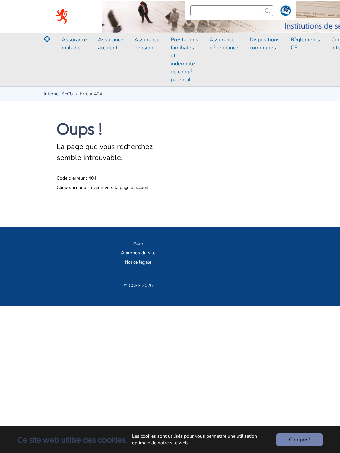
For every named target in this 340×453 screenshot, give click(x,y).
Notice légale (138, 262)
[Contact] (285, 12)
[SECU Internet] (62, 16)
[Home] (47, 39)
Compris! (299, 439)
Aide (138, 243)
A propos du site (138, 253)
